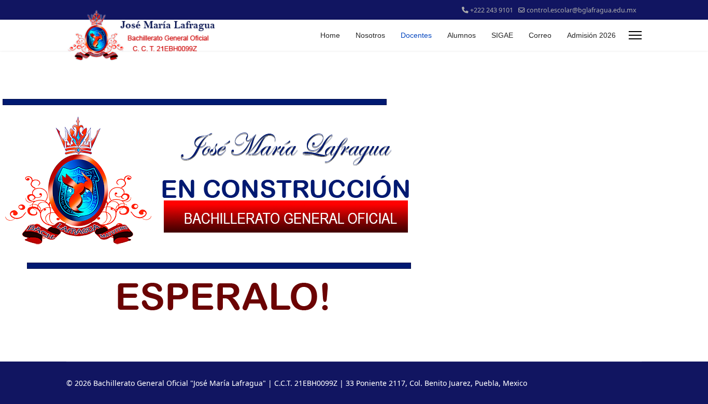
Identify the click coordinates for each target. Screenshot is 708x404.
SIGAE (502, 35)
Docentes (416, 35)
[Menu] (635, 35)
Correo (540, 35)
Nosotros (370, 35)
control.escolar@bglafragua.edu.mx (581, 10)
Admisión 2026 (591, 35)
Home (330, 35)
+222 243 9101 (491, 10)
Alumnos (461, 35)
